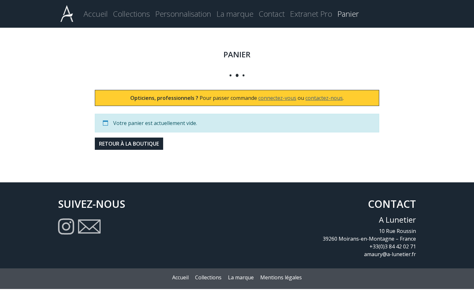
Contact (272, 13)
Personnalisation (183, 13)
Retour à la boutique (129, 143)
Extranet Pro (311, 13)
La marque (234, 13)
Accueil (96, 13)
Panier (348, 13)
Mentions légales (281, 277)
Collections (131, 13)
